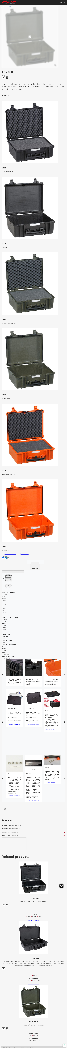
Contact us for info (10, 554)
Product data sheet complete (11, 828)
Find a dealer (25, 554)
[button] (61, 2)
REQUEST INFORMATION (14, 724)
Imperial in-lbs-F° (7, 571)
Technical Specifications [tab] (35, 562)
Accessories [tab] (35, 566)
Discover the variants (33, 920)
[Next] (64, 674)
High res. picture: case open (10, 832)
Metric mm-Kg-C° (19, 571)
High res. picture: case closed (10, 835)
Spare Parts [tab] (35, 568)
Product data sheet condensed (11, 825)
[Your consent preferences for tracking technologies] (64, 1045)
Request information (14, 795)
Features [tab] (35, 564)
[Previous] (2, 674)
